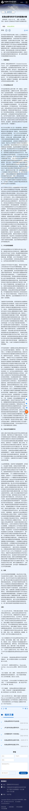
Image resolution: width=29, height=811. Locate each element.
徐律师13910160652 (13, 784)
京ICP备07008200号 (9, 801)
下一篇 (24, 708)
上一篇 (5, 708)
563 (27, 30)
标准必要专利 (10, 26)
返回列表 (9, 12)
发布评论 (23, 773)
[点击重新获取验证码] (12, 773)
